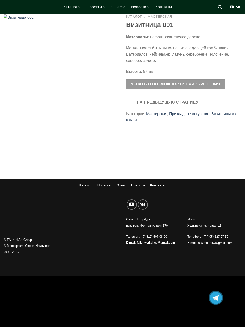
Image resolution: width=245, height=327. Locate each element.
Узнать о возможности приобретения (175, 84)
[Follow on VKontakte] (238, 7)
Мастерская (160, 16)
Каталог (70, 7)
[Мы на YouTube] (232, 7)
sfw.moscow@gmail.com (215, 243)
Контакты (164, 7)
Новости (138, 7)
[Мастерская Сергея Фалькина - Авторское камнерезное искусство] (30, 7)
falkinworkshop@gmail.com (156, 242)
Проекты (94, 7)
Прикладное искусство (189, 114)
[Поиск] (220, 7)
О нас (116, 7)
